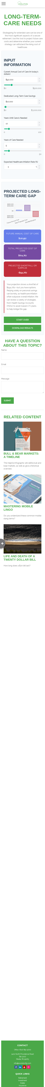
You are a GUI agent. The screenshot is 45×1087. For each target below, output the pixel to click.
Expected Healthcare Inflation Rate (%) (21, 162)
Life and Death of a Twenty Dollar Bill (20, 558)
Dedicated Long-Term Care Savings (20, 96)
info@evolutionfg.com (22, 1063)
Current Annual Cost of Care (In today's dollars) (21, 73)
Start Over (22, 320)
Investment (22, 1080)
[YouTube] (24, 1067)
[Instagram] (28, 1067)
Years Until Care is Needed (15, 118)
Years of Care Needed (13, 140)
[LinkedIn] (20, 1067)
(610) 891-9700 (25, 1050)
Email (3, 364)
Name (4, 350)
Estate (22, 1083)
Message (5, 379)
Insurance (22, 1086)
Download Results (22, 328)
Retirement (22, 1078)
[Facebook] (16, 1067)
